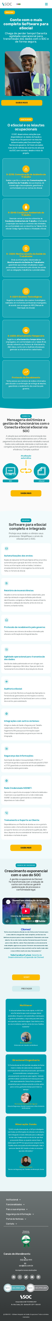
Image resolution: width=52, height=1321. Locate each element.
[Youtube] (32, 1277)
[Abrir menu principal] (46, 4)
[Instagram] (19, 1277)
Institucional (12, 1199)
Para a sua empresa (15, 1209)
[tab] (26, 977)
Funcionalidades (14, 1204)
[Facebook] (13, 1277)
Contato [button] (10, 1223)
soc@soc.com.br (26, 1265)
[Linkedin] (38, 1277)
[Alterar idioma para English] (17, 4)
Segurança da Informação (18, 1214)
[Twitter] (26, 1277)
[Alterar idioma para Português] (19, 4)
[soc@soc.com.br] (25, 1263)
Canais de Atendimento (17, 1253)
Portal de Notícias (14, 1219)
